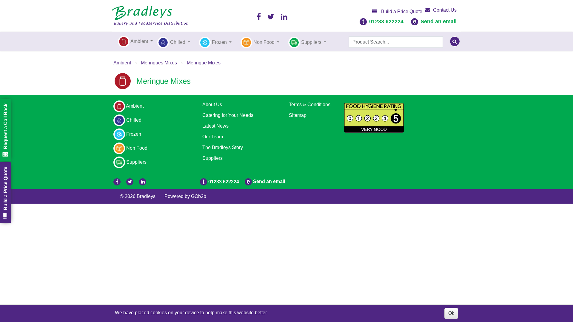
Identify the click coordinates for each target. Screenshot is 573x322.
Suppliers (212, 158)
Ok (451, 313)
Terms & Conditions (309, 104)
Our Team (212, 136)
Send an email (438, 21)
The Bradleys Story (222, 147)
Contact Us (445, 10)
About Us (212, 104)
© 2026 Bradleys (137, 196)
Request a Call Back (5, 126)
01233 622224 (386, 21)
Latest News (215, 126)
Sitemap (297, 115)
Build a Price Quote (401, 11)
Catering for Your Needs (227, 115)
